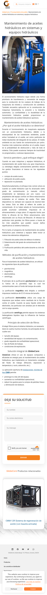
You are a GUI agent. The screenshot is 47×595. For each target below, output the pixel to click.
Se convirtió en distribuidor (12, 566)
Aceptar (33, 589)
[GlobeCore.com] (6, 3)
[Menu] (7, 8)
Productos (7, 562)
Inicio (5, 558)
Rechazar (14, 589)
